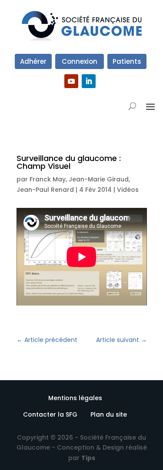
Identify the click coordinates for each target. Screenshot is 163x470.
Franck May (48, 179)
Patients (127, 61)
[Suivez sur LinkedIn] (89, 81)
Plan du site (108, 414)
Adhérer (33, 61)
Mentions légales (75, 398)
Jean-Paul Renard (45, 189)
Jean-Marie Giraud (99, 179)
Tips (88, 458)
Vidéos (128, 189)
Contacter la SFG (50, 414)
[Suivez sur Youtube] (71, 81)
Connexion (79, 61)
